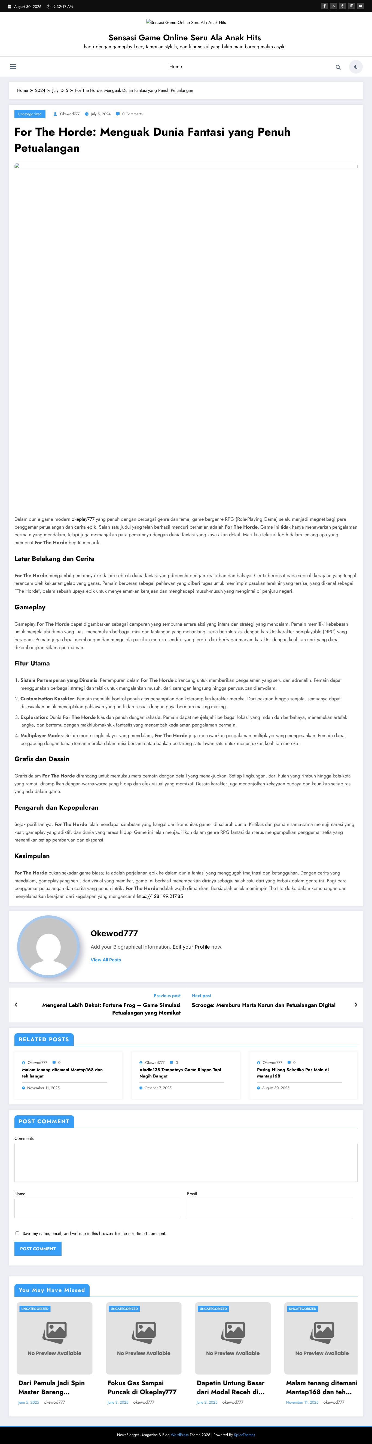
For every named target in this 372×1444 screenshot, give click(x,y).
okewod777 (70, 114)
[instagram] (351, 6)
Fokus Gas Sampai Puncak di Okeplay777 (62, 1387)
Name (19, 1194)
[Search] (338, 67)
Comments (23, 1138)
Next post (201, 995)
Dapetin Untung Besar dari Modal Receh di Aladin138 (151, 1387)
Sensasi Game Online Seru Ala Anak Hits (184, 37)
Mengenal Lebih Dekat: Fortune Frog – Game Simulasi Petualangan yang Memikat (111, 1009)
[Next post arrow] (356, 1005)
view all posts (106, 959)
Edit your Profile (191, 947)
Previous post (167, 995)
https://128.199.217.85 (160, 896)
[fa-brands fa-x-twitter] (333, 6)
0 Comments (132, 114)
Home (175, 66)
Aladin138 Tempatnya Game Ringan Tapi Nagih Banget (180, 1073)
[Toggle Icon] (13, 67)
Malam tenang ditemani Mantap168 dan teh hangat (62, 1073)
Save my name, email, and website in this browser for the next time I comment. (94, 1233)
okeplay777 (83, 519)
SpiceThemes (244, 1434)
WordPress (180, 1434)
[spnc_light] (356, 67)
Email (192, 1194)
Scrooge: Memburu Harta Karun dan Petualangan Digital (264, 1005)
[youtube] (360, 6)
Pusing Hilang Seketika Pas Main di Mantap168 (293, 1073)
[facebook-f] (324, 6)
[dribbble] (342, 6)
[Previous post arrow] (16, 1005)
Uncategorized (30, 114)
